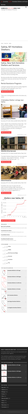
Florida (3, 394)
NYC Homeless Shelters (12, 295)
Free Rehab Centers (5, 234)
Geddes (9, 249)
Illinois (3, 402)
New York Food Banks (5, 226)
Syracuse (10, 256)
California (3, 389)
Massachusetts (5, 398)
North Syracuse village (13, 253)
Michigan (3, 391)
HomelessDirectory (10, 8)
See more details (6, 132)
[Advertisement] (14, 27)
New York (6, 43)
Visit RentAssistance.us (8, 91)
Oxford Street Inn (6, 180)
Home (2, 43)
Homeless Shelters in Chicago (13, 270)
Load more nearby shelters (8, 220)
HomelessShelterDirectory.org (13, 412)
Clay (9, 262)
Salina (10, 43)
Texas (3, 400)
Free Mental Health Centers (7, 239)
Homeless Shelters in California (14, 282)
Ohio (3, 396)
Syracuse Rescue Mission (8, 118)
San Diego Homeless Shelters (13, 301)
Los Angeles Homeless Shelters (14, 307)
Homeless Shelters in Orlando (13, 289)
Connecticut (4, 407)
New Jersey (4, 405)
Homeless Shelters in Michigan (14, 276)
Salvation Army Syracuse (8, 151)
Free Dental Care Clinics (6, 230)
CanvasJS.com (25, 217)
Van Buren (10, 259)
